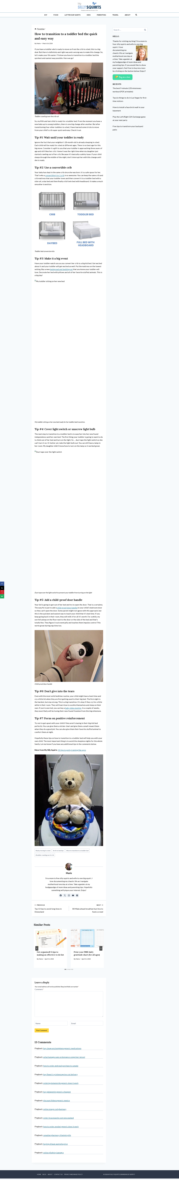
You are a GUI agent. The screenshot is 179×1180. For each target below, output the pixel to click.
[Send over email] (2, 596)
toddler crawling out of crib (45, 855)
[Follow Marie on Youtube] (73, 895)
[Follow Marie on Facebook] (61, 895)
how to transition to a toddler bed (77, 850)
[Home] (35, 29)
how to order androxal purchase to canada (60, 1066)
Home (39, 1174)
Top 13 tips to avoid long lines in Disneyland (48, 908)
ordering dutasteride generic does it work (60, 1083)
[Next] (100, 948)
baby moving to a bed (43, 850)
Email (73, 1023)
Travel (115, 15)
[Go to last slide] (36, 948)
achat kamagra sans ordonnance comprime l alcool (64, 1057)
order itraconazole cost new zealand (58, 1118)
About (127, 15)
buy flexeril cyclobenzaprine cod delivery (60, 1074)
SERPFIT (132, 1174)
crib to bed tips (58, 850)
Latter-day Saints (72, 15)
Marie (39, 43)
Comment (39, 989)
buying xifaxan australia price (55, 1144)
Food (56, 15)
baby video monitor (73, 708)
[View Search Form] (136, 15)
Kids (89, 15)
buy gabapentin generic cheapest (57, 1092)
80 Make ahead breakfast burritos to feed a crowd (87, 908)
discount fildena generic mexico (56, 1100)
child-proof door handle (67, 608)
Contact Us (58, 1174)
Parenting (101, 15)
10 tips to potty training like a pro (72, 750)
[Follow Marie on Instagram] (69, 895)
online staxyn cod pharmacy (54, 1109)
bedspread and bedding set (61, 269)
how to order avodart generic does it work (61, 1126)
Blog (44, 1174)
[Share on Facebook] (2, 584)
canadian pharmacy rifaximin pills (57, 1135)
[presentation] (50, 938)
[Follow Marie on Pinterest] (77, 895)
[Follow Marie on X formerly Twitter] (65, 895)
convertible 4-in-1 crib (54, 175)
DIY (45, 15)
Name (38, 1023)
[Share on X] (2, 588)
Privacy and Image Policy (73, 1174)
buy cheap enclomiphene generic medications (62, 1048)
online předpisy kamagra (53, 1152)
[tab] (65, 969)
